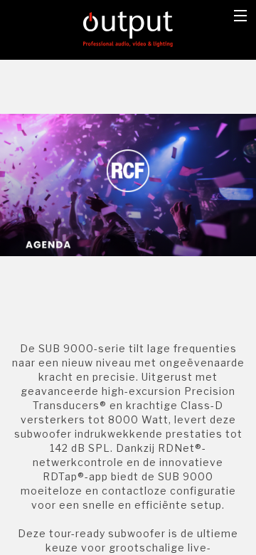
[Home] (128, 28)
